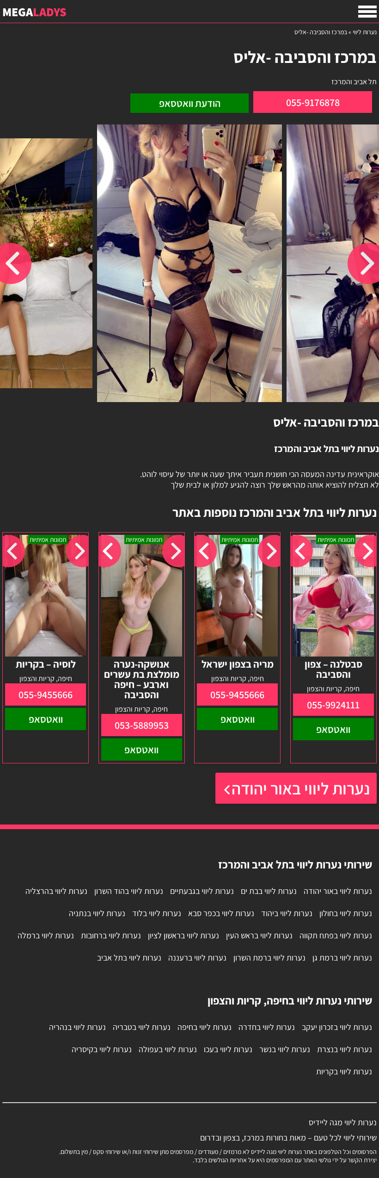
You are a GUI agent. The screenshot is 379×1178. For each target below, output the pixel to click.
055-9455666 (237, 694)
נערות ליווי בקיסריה (102, 1049)
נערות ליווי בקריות (344, 1071)
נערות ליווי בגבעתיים (202, 891)
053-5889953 (142, 725)
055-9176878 (313, 102)
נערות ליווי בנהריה (77, 1027)
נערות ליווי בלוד (156, 913)
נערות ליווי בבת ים (269, 891)
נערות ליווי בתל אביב (129, 957)
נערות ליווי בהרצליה (56, 891)
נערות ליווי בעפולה (168, 1049)
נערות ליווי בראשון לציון (183, 935)
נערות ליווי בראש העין (259, 935)
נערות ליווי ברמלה (46, 935)
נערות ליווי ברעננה (197, 957)
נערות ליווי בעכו (228, 1049)
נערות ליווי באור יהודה (301, 788)
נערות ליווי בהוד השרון (128, 891)
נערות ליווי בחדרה (266, 1027)
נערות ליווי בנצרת (344, 1049)
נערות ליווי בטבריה (142, 1027)
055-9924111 (333, 704)
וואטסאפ (333, 729)
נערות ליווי (365, 32)
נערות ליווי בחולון (345, 913)
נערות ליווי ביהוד (286, 913)
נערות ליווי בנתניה (97, 913)
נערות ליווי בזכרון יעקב (337, 1027)
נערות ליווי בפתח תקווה (336, 935)
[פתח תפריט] (367, 11)
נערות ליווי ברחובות (111, 935)
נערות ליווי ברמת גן (342, 957)
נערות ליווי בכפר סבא (221, 913)
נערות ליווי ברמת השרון (269, 957)
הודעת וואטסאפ (189, 103)
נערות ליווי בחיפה (204, 1027)
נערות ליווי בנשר (284, 1049)
